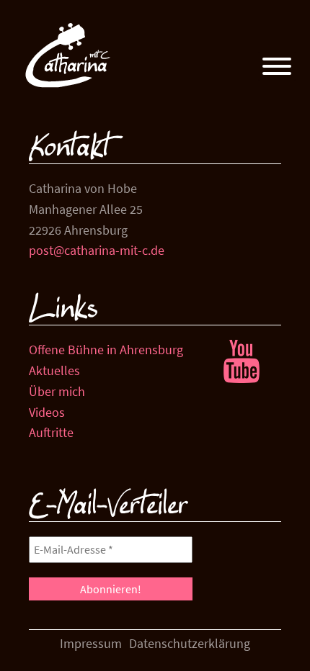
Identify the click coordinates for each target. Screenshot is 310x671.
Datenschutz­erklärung (189, 643)
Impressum (91, 643)
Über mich (57, 391)
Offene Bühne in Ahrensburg (106, 349)
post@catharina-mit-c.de (96, 250)
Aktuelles (54, 370)
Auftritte (51, 432)
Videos (47, 412)
